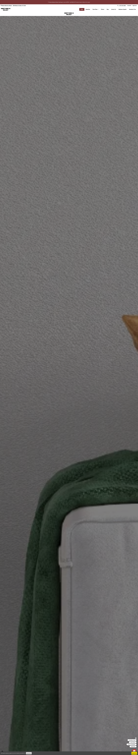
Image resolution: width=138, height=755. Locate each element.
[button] (69, 2)
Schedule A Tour (132, 9)
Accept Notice (134, 753)
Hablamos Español (122, 9)
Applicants (135, 5)
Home (82, 9)
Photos (102, 9)
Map (108, 9)
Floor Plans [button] (95, 9)
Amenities (88, 9)
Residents (129, 5)
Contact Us (113, 9)
